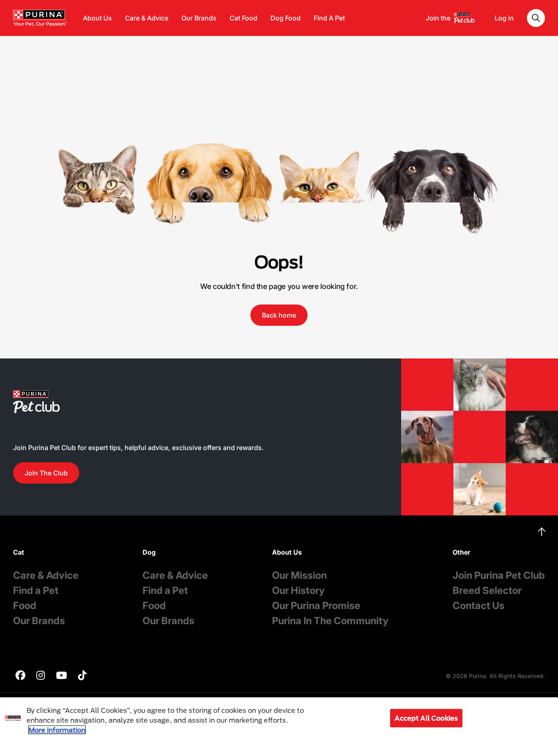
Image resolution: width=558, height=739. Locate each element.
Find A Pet (329, 18)
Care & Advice (146, 18)
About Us (97, 18)
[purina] (20, 676)
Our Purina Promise (316, 605)
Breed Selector (487, 590)
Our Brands (199, 18)
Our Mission (299, 575)
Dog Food (285, 18)
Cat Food (243, 18)
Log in (504, 18)
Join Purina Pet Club (499, 575)
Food (24, 605)
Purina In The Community (330, 621)
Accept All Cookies (426, 718)
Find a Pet (35, 590)
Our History (298, 590)
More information (57, 730)
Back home (279, 315)
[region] (279, 718)
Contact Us (478, 605)
